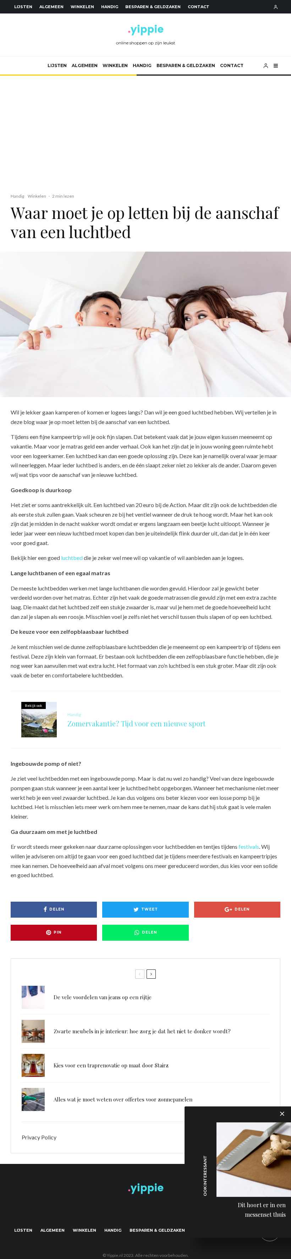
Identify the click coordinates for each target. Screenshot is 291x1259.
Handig (109, 6)
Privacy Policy (39, 1137)
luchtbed (72, 557)
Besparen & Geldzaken (153, 6)
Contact (198, 6)
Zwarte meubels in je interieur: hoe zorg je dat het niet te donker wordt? (142, 1031)
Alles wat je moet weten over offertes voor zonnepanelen (123, 1099)
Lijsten (23, 6)
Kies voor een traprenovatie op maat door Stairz (111, 1065)
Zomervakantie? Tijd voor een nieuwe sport (136, 723)
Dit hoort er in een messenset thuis (262, 1209)
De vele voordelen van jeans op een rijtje (103, 997)
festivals (248, 846)
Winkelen (82, 6)
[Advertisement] (145, 128)
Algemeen (51, 6)
